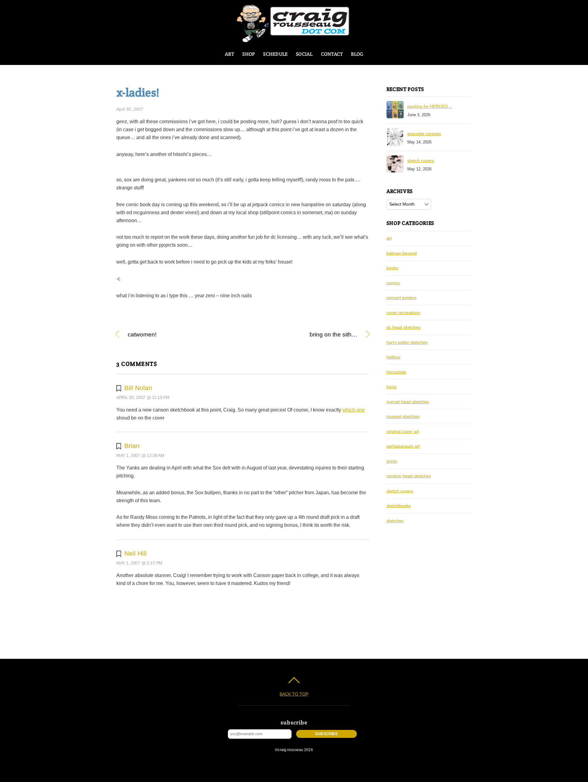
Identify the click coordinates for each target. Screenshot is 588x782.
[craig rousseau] (294, 39)
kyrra (391, 386)
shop (248, 54)
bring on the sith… (303, 335)
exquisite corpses (424, 133)
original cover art (402, 431)
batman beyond (401, 253)
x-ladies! (137, 92)
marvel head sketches (407, 401)
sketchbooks (398, 505)
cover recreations (403, 312)
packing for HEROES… (429, 106)
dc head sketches (403, 327)
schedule (275, 54)
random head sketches (408, 475)
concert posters (401, 297)
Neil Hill (135, 553)
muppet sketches (403, 416)
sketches (395, 520)
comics (393, 282)
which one (353, 409)
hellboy (393, 357)
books (392, 267)
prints (391, 461)
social (304, 54)
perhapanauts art (403, 446)
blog (357, 54)
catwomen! (142, 335)
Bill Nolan (138, 387)
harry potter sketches (407, 342)
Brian (132, 445)
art (229, 54)
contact (332, 54)
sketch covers (420, 160)
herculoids (396, 372)
